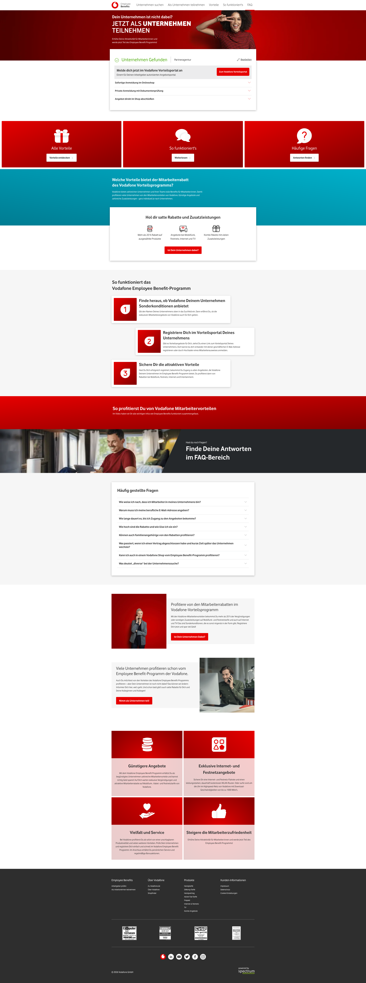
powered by (243, 968)
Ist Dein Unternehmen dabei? (183, 250)
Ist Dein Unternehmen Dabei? (189, 636)
